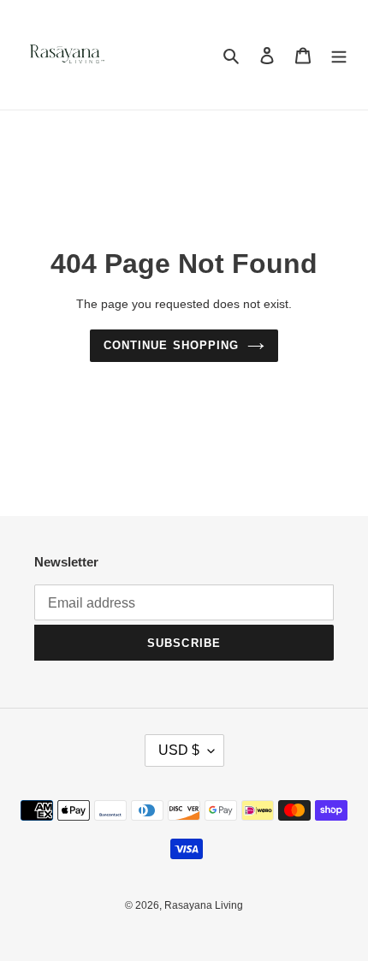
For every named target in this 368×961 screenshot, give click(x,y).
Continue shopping (171, 345)
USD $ (178, 750)
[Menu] (339, 55)
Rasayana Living (203, 905)
